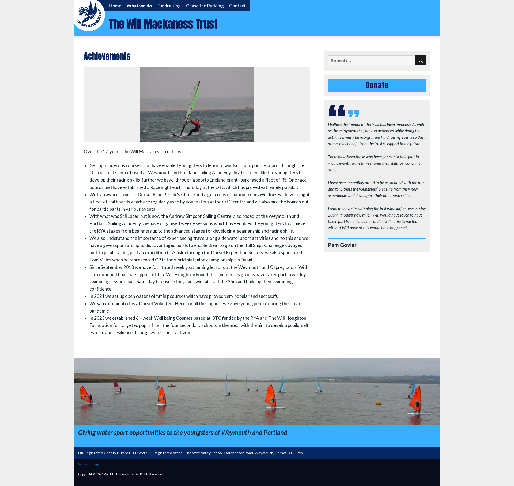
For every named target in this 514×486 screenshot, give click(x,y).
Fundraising (169, 6)
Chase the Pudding (205, 6)
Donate (377, 85)
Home (115, 6)
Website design (89, 464)
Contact (237, 6)
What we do (139, 6)
